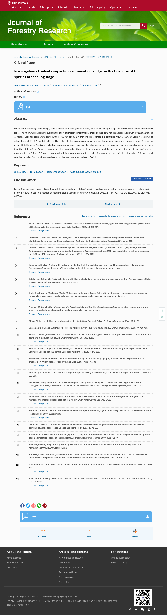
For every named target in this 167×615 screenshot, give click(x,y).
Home (17, 7)
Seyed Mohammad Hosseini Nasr (32, 85)
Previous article (57, 204)
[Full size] (162, 317)
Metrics (78, 7)
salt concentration (56, 172)
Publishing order (88, 216)
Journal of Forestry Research (27, 57)
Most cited (64, 582)
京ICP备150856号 (51, 601)
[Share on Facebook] (22, 505)
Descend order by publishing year (112, 216)
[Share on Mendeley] (44, 505)
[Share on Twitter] (27, 505)
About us (132, 7)
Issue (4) (64, 57)
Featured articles (68, 572)
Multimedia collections (71, 567)
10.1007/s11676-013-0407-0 (99, 57)
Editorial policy (97, 7)
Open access (116, 7)
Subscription (46, 7)
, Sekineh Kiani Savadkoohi (65, 85)
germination (36, 172)
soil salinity (20, 172)
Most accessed (66, 577)
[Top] (162, 311)
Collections (64, 562)
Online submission (120, 558)
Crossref (32, 231)
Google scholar (44, 231)
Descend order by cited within (141, 216)
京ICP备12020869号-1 (28, 601)
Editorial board (15, 562)
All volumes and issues (71, 558)
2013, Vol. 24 (50, 57)
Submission (63, 7)
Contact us (12, 567)
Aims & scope (14, 558)
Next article (111, 204)
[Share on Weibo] (33, 505)
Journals (30, 7)
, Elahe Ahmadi (89, 85)
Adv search (153, 27)
